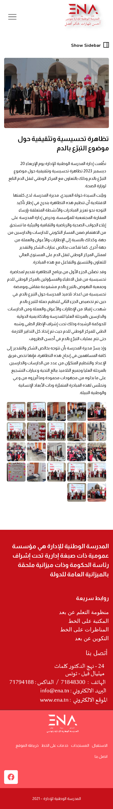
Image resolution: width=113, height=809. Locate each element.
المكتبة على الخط (88, 621)
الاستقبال (100, 745)
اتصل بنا (101, 756)
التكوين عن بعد (92, 638)
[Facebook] (11, 777)
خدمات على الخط (54, 745)
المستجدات (80, 745)
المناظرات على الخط (84, 629)
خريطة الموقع (27, 745)
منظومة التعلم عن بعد (84, 612)
